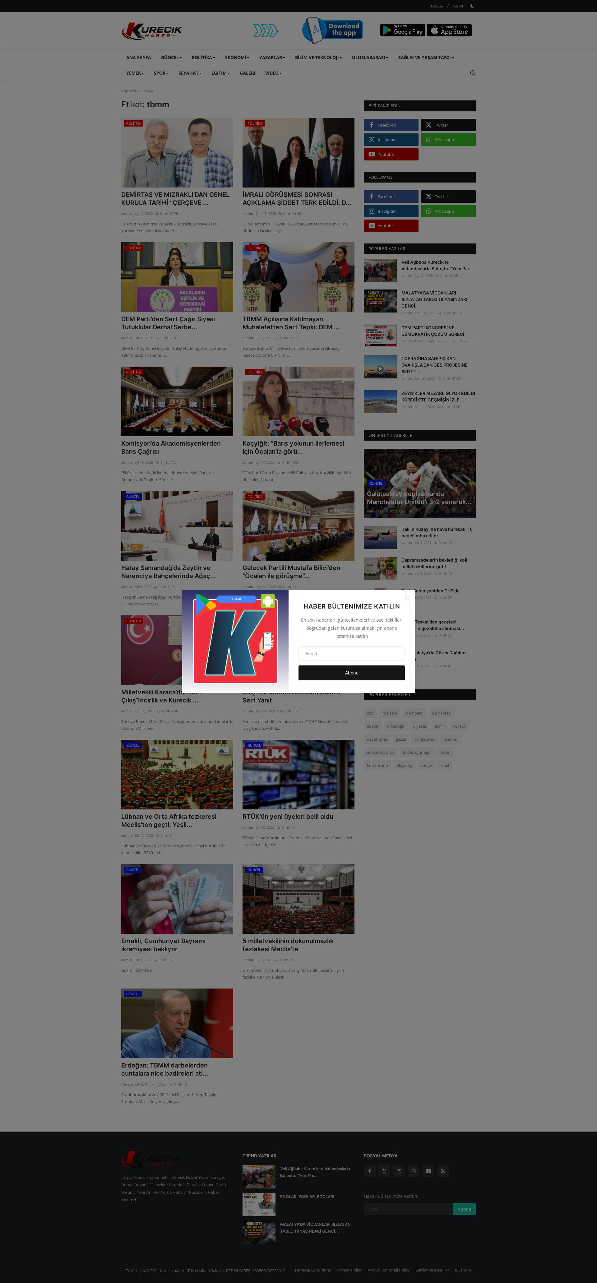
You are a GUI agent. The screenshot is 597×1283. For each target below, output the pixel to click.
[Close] (407, 598)
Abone (352, 673)
